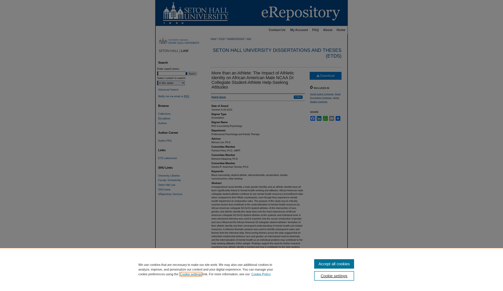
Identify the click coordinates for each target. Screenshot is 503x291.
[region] (251, 269)
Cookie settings (191, 274)
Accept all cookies (334, 264)
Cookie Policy (261, 274)
